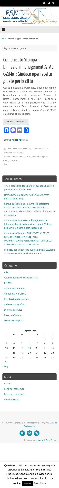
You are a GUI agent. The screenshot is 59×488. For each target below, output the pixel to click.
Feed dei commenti (14, 394)
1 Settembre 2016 (40, 148)
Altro (6, 272)
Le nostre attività (13, 309)
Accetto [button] (27, 483)
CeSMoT (8, 283)
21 (37, 352)
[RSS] (53, 3)
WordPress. (51, 440)
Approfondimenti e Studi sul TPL (21, 277)
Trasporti (13, 160)
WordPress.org (11, 399)
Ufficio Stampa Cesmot (17, 148)
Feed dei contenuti (14, 389)
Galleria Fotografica (14, 304)
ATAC (29, 156)
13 (29, 348)
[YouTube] (44, 3)
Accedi (7, 383)
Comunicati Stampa (14, 152)
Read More (40, 483)
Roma (5, 160)
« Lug (5, 366)
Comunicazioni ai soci (15, 293)
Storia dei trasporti (13, 320)
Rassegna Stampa (13, 315)
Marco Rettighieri (40, 156)
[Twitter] (49, 3)
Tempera (39, 440)
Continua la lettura (15, 121)
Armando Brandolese (16, 156)
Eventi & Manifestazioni (16, 299)
